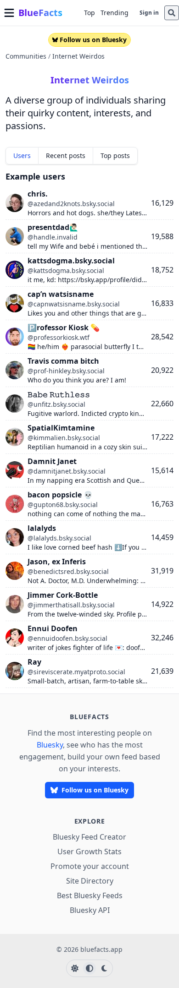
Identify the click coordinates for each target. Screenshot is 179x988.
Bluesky (50, 745)
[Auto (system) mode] (89, 968)
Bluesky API (90, 910)
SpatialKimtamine (61, 428)
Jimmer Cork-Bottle (63, 595)
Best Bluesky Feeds (90, 895)
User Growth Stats (89, 851)
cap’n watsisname (61, 294)
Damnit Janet (52, 461)
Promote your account (89, 866)
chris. (38, 194)
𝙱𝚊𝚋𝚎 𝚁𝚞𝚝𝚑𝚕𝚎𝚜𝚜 (59, 394)
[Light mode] (74, 968)
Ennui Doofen (53, 628)
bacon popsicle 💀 (60, 495)
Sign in (149, 12)
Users (22, 155)
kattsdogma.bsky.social (71, 261)
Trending (115, 12)
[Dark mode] (104, 968)
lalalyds (42, 528)
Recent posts (65, 155)
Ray (34, 662)
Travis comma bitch (63, 361)
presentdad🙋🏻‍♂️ (53, 227)
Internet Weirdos (78, 56)
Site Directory (89, 881)
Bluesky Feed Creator (89, 837)
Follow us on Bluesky (93, 39)
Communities (26, 56)
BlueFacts (40, 12)
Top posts (115, 155)
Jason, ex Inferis (57, 562)
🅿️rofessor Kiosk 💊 (64, 327)
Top (89, 12)
